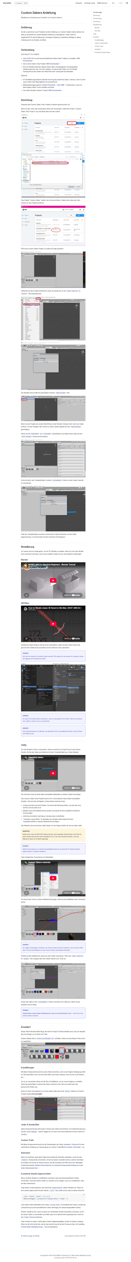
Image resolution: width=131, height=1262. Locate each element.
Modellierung (97, 24)
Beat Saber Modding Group (33, 1227)
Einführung (96, 15)
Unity (94, 34)
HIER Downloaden (52, 64)
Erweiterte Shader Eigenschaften (103, 52)
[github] (127, 3)
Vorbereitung (97, 18)
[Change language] (114, 3)
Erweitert (96, 37)
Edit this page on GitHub (31, 1236)
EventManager (99, 40)
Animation (98, 49)
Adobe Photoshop (48, 85)
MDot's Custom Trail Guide (71, 1147)
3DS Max (97, 31)
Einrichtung (96, 21)
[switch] (121, 3)
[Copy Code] (82, 1196)
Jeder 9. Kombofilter (101, 43)
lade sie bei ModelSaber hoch (61, 1013)
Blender (97, 28)
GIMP (62, 85)
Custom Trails (99, 46)
